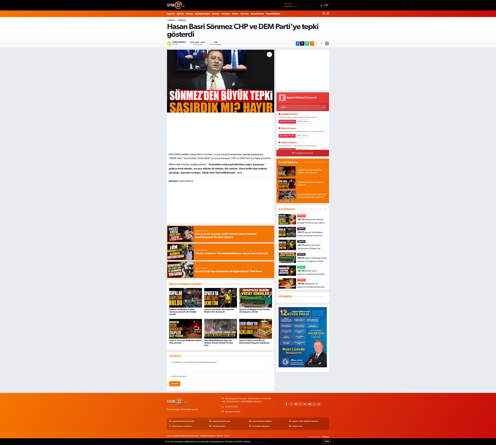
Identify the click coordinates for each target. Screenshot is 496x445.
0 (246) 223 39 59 (288, 121)
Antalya (226, 14)
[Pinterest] (296, 404)
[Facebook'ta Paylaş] (297, 43)
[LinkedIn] (305, 404)
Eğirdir (180, 14)
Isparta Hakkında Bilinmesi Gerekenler (183, 436)
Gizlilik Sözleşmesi (207, 436)
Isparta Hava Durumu (221, 421)
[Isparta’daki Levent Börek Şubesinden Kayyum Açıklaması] (255, 329)
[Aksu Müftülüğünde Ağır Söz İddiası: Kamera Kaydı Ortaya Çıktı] (220, 329)
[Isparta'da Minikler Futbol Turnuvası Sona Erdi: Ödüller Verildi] (185, 298)
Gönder (175, 384)
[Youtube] (310, 404)
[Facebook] (286, 404)
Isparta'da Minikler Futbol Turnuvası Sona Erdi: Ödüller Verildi (183, 311)
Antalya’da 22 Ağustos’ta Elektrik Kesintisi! (310, 285)
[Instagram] (300, 404)
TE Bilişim (325, 437)
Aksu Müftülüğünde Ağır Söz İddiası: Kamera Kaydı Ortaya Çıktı (218, 342)
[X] (291, 404)
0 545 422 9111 (231, 407)
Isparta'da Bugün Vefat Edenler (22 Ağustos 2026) (312, 260)
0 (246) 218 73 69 (288, 136)
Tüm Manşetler (218, 426)
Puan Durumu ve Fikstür (182, 426)
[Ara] (324, 14)
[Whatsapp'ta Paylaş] (307, 43)
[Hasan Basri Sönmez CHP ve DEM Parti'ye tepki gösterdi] (220, 81)
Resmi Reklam (273, 14)
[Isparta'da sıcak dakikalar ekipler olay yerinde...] (185, 329)
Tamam (326, 441)
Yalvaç (189, 14)
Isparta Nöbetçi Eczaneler (183, 421)
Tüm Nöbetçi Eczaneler (303, 153)
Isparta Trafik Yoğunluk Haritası (305, 421)
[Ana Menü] (327, 14)
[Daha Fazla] (312, 43)
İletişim (220, 436)
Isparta (171, 14)
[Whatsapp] (314, 404)
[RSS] (319, 404)
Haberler (171, 20)
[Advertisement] (220, 132)
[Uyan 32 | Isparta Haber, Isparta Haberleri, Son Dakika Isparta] (176, 5)
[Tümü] (325, 209)
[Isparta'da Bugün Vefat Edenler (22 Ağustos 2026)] (255, 298)
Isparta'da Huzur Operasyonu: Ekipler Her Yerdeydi (309, 247)
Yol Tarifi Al (304, 121)
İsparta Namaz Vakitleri (262, 421)
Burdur (215, 14)
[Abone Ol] (327, 43)
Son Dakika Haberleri (260, 426)
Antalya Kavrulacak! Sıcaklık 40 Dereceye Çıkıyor (311, 221)
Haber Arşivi (297, 426)
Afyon (235, 14)
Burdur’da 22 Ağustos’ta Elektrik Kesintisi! (310, 272)
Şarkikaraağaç (202, 14)
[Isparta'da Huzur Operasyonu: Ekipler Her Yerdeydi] (220, 298)
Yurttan (245, 14)
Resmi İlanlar (257, 14)
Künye (226, 436)
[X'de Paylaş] (302, 43)
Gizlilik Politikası (259, 441)
